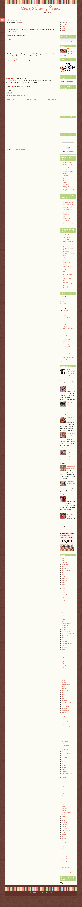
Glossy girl (65, 255)
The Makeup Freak (67, 284)
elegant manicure (66, 651)
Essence (64, 656)
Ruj (62, 800)
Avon (63, 574)
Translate (70, 42)
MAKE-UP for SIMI (67, 273)
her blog (11, 35)
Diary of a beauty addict (68, 253)
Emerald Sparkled (67, 213)
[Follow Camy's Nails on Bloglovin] (67, 82)
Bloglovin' (64, 597)
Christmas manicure (66, 615)
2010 (63, 306)
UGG (63, 847)
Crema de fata (65, 625)
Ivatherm (64, 712)
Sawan (64, 222)
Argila (63, 566)
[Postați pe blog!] (8, 93)
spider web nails (65, 828)
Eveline (63, 658)
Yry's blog (65, 286)
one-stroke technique (67, 753)
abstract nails (65, 564)
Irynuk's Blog (66, 262)
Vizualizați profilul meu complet (67, 53)
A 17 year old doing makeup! (67, 235)
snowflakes (64, 824)
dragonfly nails (65, 647)
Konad (63, 717)
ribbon (63, 796)
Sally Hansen (65, 804)
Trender (64, 845)
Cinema (63, 617)
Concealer (64, 619)
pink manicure (65, 775)
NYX (63, 747)
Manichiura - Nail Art (21, 95)
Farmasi (63, 670)
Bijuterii (63, 586)
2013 (63, 299)
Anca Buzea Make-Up (68, 241)
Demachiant (64, 641)
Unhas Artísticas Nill (68, 224)
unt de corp (64, 851)
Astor (63, 572)
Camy (71, 49)
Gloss (63, 698)
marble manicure (66, 729)
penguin (64, 767)
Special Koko (66, 280)
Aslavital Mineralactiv (66, 570)
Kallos (63, 714)
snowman (64, 826)
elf (62, 653)
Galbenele (64, 688)
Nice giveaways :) (66, 346)
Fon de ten (64, 682)
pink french (64, 771)
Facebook (64, 666)
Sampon (63, 806)
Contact (63, 30)
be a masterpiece (67, 247)
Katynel (65, 264)
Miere (63, 739)
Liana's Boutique (67, 266)
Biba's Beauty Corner (68, 202)
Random (64, 28)
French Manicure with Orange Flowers (70, 435)
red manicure (65, 790)
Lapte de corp (65, 721)
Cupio (63, 637)
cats (63, 611)
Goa (64, 257)
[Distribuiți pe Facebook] (11, 93)
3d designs (64, 558)
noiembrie (65, 313)
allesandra (65, 166)
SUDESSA (65, 282)
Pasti (63, 763)
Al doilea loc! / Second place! (69, 344)
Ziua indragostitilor (66, 867)
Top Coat (64, 842)
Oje (62, 751)
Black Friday (64, 592)
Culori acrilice (65, 635)
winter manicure (66, 863)
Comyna (65, 173)
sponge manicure (66, 830)
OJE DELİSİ (66, 220)
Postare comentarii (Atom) (18, 149)
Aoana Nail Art (66, 169)
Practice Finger (65, 780)
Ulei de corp (64, 849)
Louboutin (64, 725)
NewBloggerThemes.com (49, 894)
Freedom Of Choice (67, 177)
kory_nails (65, 180)
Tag (62, 836)
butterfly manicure (66, 605)
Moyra (63, 743)
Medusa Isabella (65, 737)
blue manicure (65, 599)
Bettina (63, 584)
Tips (63, 840)
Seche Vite (64, 810)
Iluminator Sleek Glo (66, 710)
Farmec (63, 672)
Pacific (63, 761)
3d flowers (64, 560)
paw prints (64, 765)
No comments (19, 22)
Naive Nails (10, 54)
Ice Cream (64, 708)
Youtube (63, 865)
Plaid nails (64, 777)
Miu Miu (65, 188)
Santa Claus (64, 808)
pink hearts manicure (67, 773)
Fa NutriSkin (64, 664)
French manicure (66, 684)
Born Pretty (64, 601)
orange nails (64, 757)
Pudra (63, 784)
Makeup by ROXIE (67, 275)
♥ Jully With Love (67, 287)
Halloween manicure (66, 702)
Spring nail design (70, 451)
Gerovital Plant (65, 690)
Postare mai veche (52, 99)
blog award (64, 595)
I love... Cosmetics (66, 706)
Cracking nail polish (66, 623)
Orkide (63, 759)
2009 (63, 308)
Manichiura (64, 24)
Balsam (63, 576)
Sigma (63, 818)
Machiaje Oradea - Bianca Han (69, 270)
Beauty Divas (65, 580)
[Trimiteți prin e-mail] (7, 93)
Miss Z (64, 276)
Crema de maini (65, 627)
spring (63, 832)
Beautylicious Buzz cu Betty (68, 249)
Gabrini (63, 686)
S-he (63, 802)
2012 (63, 301)
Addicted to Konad (67, 162)
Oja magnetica (65, 749)
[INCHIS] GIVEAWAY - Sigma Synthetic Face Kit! (70, 371)
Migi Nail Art (65, 741)
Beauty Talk (64, 582)
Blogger (70, 872)
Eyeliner (64, 662)
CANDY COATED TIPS (68, 204)
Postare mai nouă (11, 99)
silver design (65, 820)
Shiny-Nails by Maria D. (68, 190)
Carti (63, 607)
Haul (63, 704)
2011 (63, 303)
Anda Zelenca (66, 243)
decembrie (65, 310)
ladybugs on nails (65, 719)
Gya (64, 259)
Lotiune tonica (65, 723)
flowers (63, 680)
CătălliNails (66, 175)
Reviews (63, 26)
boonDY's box (66, 251)
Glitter (63, 696)
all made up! (66, 239)
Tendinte (64, 838)
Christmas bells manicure (68, 328)
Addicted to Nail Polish (68, 164)
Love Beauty (66, 184)
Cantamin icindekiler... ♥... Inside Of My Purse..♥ (69, 206)
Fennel (63, 674)
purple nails (64, 786)
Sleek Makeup (65, 822)
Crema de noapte (66, 629)
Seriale (63, 814)
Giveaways (13, 95)
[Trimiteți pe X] (10, 93)
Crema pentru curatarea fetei (68, 633)
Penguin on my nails (67, 317)
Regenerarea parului (66, 792)
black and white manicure (67, 591)
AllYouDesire (66, 200)
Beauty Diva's (65, 578)
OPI (62, 755)
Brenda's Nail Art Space (68, 171)
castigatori (64, 609)
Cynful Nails (66, 211)
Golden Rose (64, 700)
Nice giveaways (13, 20)
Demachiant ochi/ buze (67, 643)
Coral (63, 621)
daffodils (64, 639)
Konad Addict (66, 216)
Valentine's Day (65, 853)
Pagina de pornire (31, 99)
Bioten (63, 588)
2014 (63, 296)
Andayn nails (66, 168)
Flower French (65, 678)
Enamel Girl (66, 214)
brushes (63, 603)
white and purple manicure (68, 861)
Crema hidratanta (66, 631)
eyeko (63, 660)
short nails (64, 816)
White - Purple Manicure (68, 341)
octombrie (65, 361)
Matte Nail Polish (65, 733)
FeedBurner (71, 151)
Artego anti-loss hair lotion (68, 568)
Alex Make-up (66, 237)
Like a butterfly (66, 268)
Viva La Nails (64, 857)
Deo (63, 645)
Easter (63, 649)
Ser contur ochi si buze (67, 812)
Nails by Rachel (66, 218)
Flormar (63, 676)
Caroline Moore (29, 894)
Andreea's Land (66, 245)
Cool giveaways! (66, 315)
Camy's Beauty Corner (41, 7)
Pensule (63, 769)
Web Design (58, 894)
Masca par (64, 731)
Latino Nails (66, 182)
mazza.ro (64, 735)
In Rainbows (66, 261)
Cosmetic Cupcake (67, 209)
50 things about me (66, 562)
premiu (63, 782)
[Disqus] (32, 125)
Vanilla (63, 855)
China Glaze (64, 613)
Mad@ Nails (66, 186)
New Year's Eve (65, 745)
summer (64, 834)
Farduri (63, 668)
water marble (65, 859)
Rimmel (63, 798)
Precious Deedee (67, 278)
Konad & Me (66, 179)
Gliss (63, 694)
